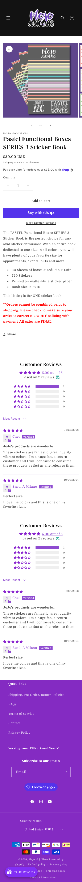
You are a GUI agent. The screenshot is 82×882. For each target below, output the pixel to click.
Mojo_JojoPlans (38, 859)
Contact (14, 723)
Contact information (43, 877)
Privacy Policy (19, 732)
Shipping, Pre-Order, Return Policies (36, 694)
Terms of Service (21, 713)
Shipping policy (55, 871)
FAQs (12, 704)
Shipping (8, 162)
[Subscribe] (65, 772)
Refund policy (36, 864)
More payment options (41, 222)
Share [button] (11, 334)
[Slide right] (50, 125)
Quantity (9, 177)
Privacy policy (58, 864)
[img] (13, 430)
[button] (8, 18)
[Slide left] (31, 125)
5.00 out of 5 (52, 373)
